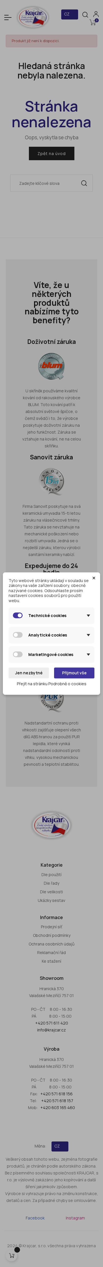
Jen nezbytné (29, 672)
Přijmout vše (74, 672)
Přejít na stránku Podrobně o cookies (51, 683)
